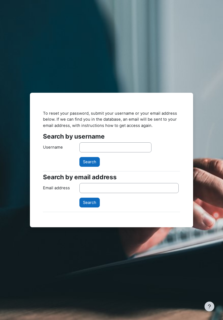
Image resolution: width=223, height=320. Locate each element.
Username (53, 147)
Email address (56, 187)
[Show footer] (209, 306)
